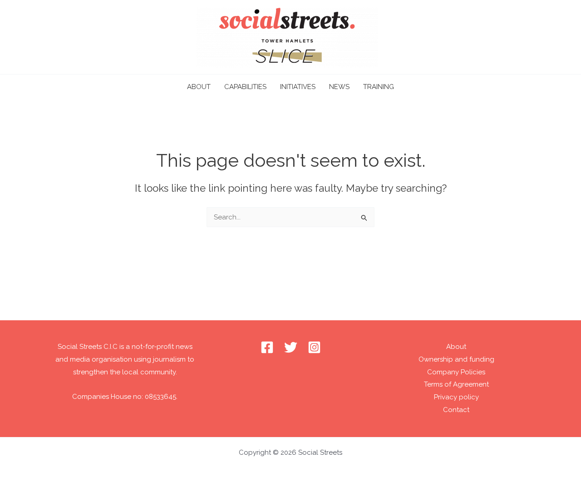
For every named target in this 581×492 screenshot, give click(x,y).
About (456, 347)
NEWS (339, 87)
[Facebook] (267, 347)
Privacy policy (456, 397)
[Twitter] (290, 347)
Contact (456, 410)
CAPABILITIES (245, 87)
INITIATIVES (297, 87)
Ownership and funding (456, 359)
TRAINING (378, 87)
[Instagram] (314, 347)
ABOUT (199, 87)
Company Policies (456, 372)
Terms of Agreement (456, 384)
